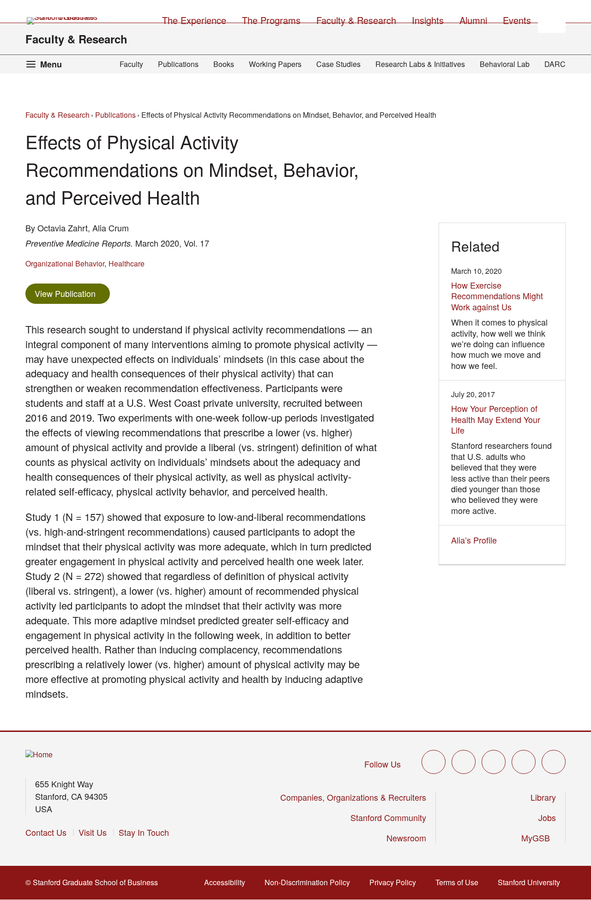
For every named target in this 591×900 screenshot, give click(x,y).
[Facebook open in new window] (464, 762)
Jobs (547, 817)
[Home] (39, 755)
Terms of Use (459, 882)
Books (223, 64)
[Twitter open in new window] (434, 762)
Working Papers (275, 64)
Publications (178, 64)
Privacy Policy (395, 882)
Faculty (131, 64)
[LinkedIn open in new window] (554, 762)
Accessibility (227, 882)
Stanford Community (388, 817)
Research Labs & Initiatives (420, 64)
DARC (555, 64)
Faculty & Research (76, 39)
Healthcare (127, 263)
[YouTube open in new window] (524, 762)
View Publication (72, 293)
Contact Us (45, 832)
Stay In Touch (144, 832)
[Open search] (552, 19)
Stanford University (532, 882)
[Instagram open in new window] (494, 762)
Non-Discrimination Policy (310, 882)
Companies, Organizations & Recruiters (353, 797)
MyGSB (538, 838)
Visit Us (92, 832)
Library (543, 797)
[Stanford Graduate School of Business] (63, 20)
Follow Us (382, 764)
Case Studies (338, 64)
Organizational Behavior (64, 263)
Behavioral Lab (505, 64)
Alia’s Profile (476, 540)
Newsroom (406, 838)
